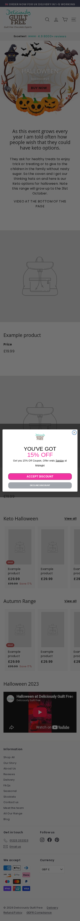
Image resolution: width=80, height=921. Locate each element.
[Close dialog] (74, 432)
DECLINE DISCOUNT (40, 485)
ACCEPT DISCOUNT (40, 476)
